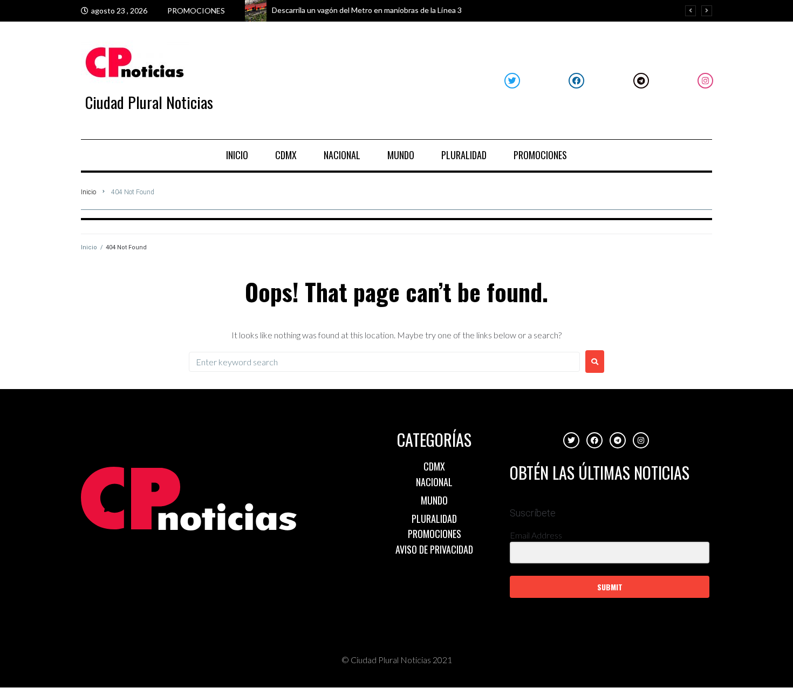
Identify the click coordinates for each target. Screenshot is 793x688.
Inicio (88, 192)
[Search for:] (384, 362)
